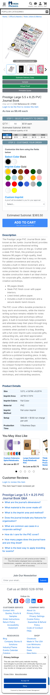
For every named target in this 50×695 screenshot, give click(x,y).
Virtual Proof (25, 86)
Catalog (6, 653)
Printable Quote (25, 90)
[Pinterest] (22, 602)
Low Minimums (34, 644)
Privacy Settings (36, 616)
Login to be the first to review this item (20, 107)
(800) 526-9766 (32, 589)
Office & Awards (15, 17)
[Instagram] (28, 602)
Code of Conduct (35, 628)
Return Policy (9, 622)
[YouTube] (39, 602)
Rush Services (33, 647)
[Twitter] (10, 602)
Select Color (15, 156)
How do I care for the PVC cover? (22, 534)
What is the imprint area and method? (24, 512)
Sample (25, 82)
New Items (32, 653)
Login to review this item (13, 482)
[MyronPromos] (13, 4)
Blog (5, 638)
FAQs (29, 631)
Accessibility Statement (13, 626)
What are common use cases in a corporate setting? (20, 527)
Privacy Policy (33, 613)
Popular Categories (13, 11)
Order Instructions (11, 619)
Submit (43, 580)
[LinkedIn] (33, 602)
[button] (4, 4)
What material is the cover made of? (23, 507)
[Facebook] (16, 602)
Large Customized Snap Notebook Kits (31, 460)
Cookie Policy (33, 619)
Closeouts (31, 638)
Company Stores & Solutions (13, 643)
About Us (31, 610)
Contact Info (8, 610)
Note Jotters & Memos (33, 17)
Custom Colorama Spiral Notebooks (12, 459)
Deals (29, 650)
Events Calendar (10, 650)
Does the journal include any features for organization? (24, 519)
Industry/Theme (10, 647)
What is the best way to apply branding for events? (23, 549)
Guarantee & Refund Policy (37, 623)
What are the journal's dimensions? (23, 502)
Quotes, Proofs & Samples (13, 614)
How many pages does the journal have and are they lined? (23, 541)
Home (4, 17)
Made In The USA (35, 641)
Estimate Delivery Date (25, 77)
